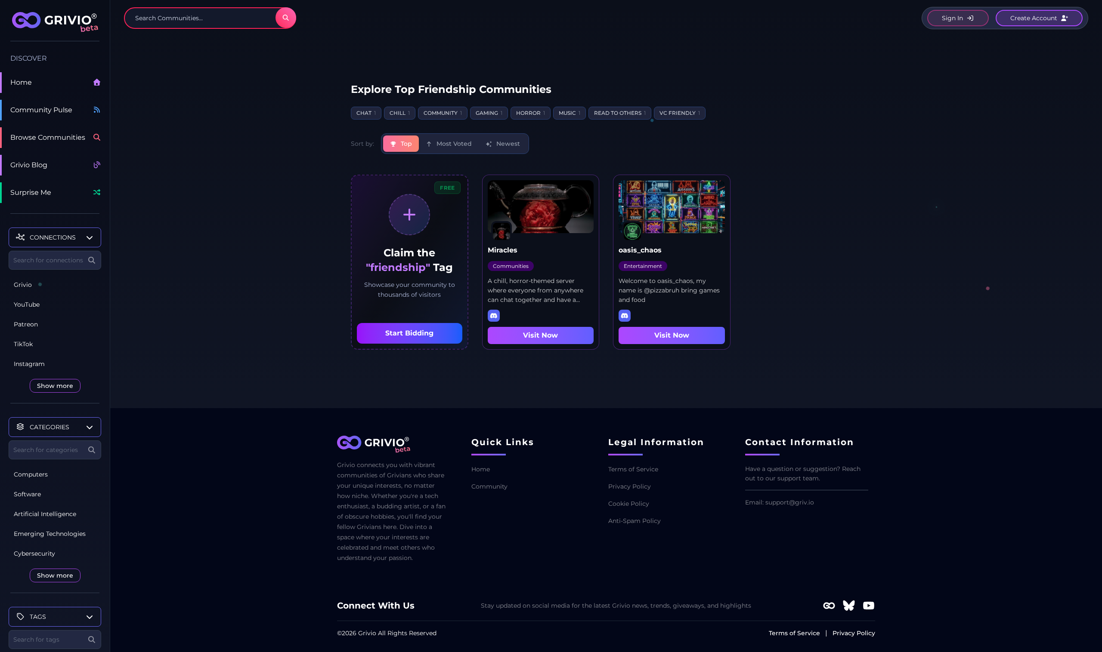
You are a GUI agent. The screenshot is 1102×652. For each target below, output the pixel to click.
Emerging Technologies (50, 534)
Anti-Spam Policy (634, 521)
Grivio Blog (28, 165)
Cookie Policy (628, 503)
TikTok (23, 344)
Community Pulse (41, 110)
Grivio (23, 285)
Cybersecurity (34, 553)
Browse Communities (47, 137)
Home (21, 82)
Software (27, 494)
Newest (507, 144)
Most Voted (453, 144)
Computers (31, 474)
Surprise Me (30, 192)
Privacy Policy (629, 486)
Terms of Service (633, 469)
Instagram (29, 364)
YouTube (27, 304)
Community (489, 486)
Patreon (26, 324)
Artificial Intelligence (45, 514)
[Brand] (54, 26)
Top (405, 144)
